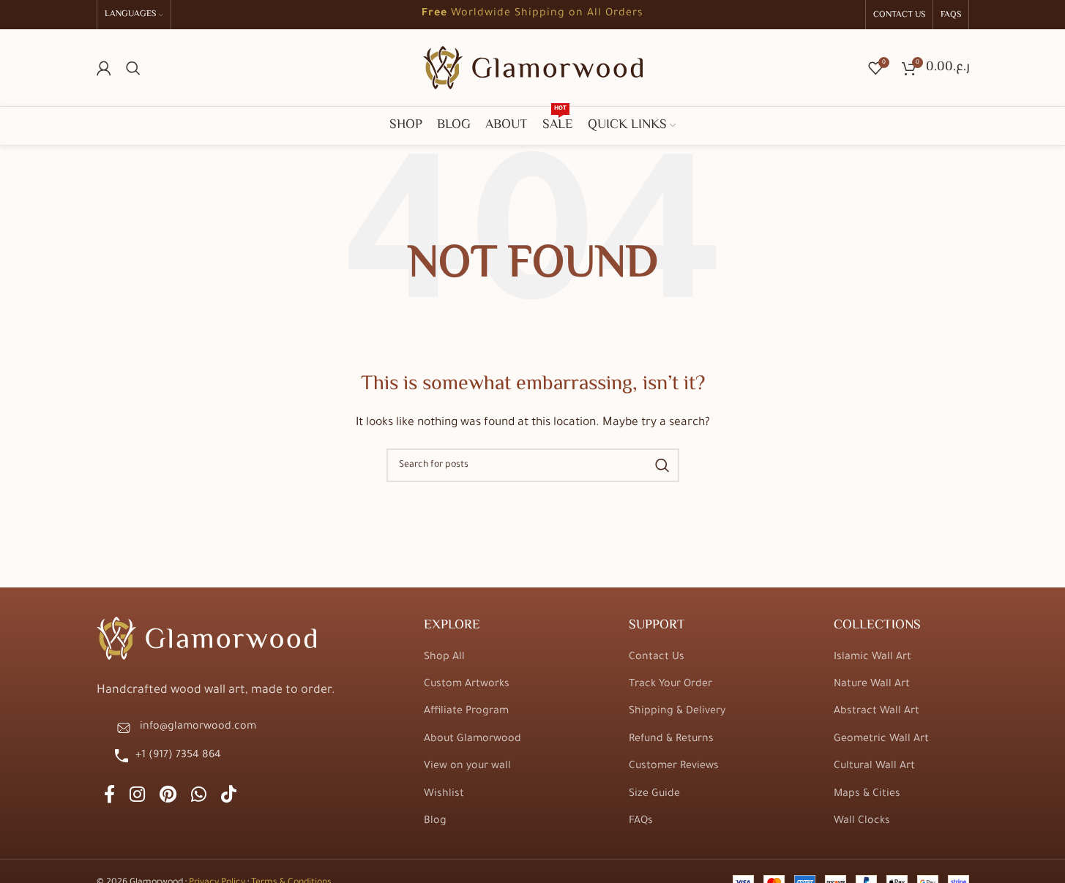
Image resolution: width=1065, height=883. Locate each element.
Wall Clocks (862, 821)
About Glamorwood (472, 739)
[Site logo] (533, 69)
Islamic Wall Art (872, 658)
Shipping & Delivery (677, 712)
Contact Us (656, 658)
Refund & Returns (671, 739)
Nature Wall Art (872, 685)
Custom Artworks (466, 685)
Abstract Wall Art (876, 712)
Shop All (444, 658)
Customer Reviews (674, 767)
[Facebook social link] (109, 797)
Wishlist (444, 794)
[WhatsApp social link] (199, 797)
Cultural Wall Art (874, 767)
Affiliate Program (466, 712)
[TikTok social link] (229, 797)
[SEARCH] (662, 465)
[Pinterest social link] (168, 797)
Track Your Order (670, 685)
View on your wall (467, 767)
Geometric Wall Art (881, 739)
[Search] (133, 68)
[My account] (104, 68)
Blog (435, 821)
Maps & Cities (867, 794)
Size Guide (654, 794)
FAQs (641, 821)
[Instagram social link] (137, 797)
